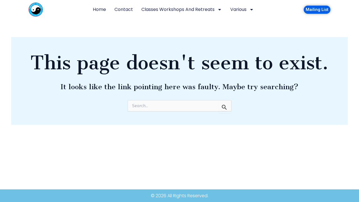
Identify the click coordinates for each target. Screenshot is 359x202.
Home (99, 9)
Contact (123, 9)
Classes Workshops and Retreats (178, 9)
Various (238, 9)
